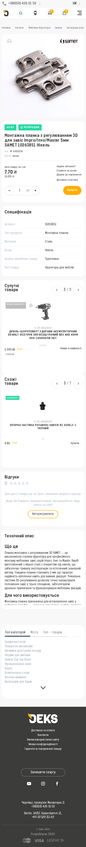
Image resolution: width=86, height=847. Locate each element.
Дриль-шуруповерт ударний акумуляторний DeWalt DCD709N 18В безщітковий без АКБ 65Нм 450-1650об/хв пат (43, 335)
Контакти (43, 735)
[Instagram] (43, 783)
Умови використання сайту (43, 739)
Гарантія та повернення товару (43, 749)
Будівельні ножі (15, 642)
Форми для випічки (17, 655)
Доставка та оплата (67, 180)
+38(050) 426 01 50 (43, 806)
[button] (79, 13)
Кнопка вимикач (15, 677)
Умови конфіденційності (43, 744)
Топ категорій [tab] (15, 632)
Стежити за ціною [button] (67, 171)
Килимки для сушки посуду (23, 651)
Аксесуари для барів (18, 682)
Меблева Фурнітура (39, 28)
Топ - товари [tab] (52, 632)
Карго (8, 668)
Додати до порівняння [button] (69, 175)
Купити (72, 190)
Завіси (58, 28)
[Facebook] (57, 783)
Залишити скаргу (43, 772)
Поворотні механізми (19, 646)
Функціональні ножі (18, 664)
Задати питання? (66, 166)
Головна (6, 28)
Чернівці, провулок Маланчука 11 (43, 803)
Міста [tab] (34, 632)
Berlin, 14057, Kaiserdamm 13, (43, 813)
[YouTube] (29, 783)
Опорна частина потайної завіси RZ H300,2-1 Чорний (43, 427)
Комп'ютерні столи (17, 673)
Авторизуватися (43, 514)
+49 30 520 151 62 (43, 817)
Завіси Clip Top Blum (18, 660)
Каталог (19, 28)
